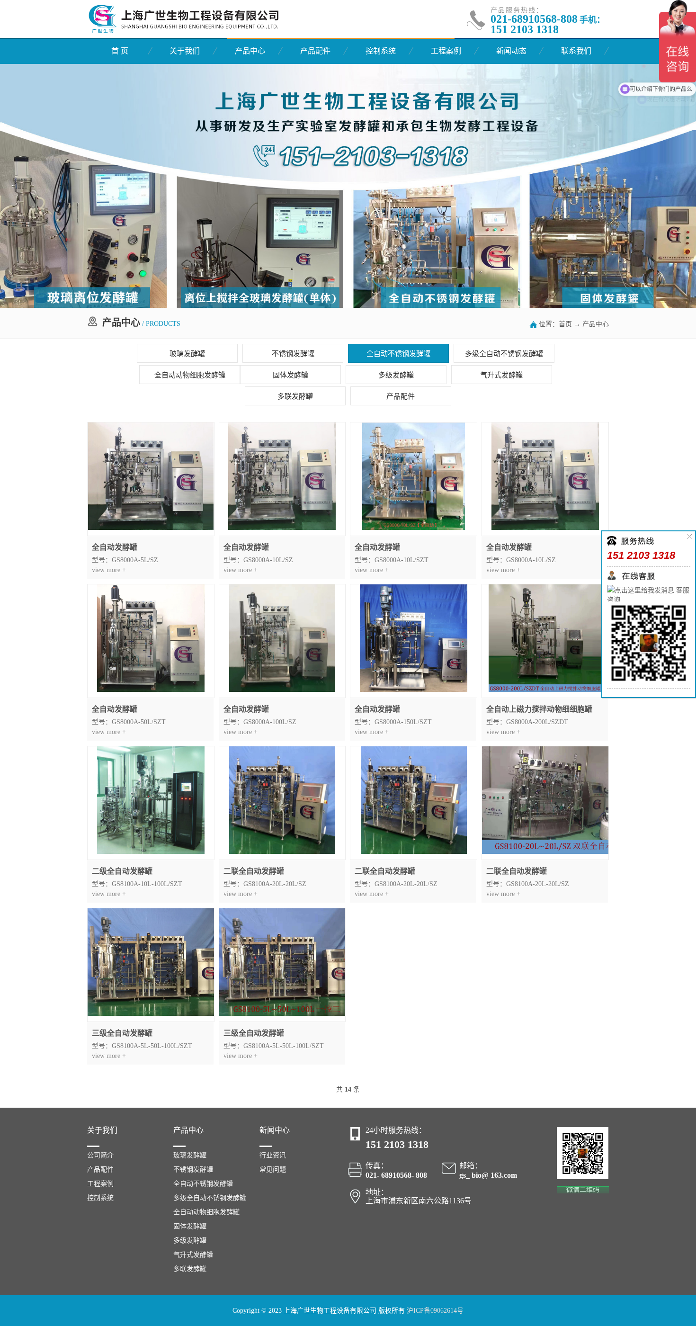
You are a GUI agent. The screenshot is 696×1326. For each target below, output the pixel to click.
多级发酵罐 (396, 375)
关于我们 (185, 51)
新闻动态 (511, 51)
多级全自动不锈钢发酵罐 (504, 354)
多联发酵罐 (295, 396)
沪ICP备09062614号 (435, 1310)
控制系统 (381, 51)
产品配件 (315, 51)
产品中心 (250, 51)
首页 (565, 324)
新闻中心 (274, 1130)
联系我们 (576, 51)
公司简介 (100, 1155)
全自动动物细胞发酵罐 (189, 375)
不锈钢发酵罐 (293, 354)
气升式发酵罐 (501, 375)
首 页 (119, 51)
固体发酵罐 (290, 375)
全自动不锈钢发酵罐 (398, 354)
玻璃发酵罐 (187, 354)
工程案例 (446, 51)
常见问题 (272, 1169)
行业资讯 (272, 1155)
